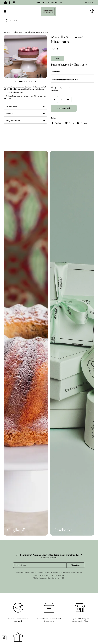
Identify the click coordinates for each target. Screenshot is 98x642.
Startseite (7, 32)
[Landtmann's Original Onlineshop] (48, 11)
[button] (91, 11)
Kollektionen (18, 32)
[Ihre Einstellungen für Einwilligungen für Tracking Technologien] (4, 638)
